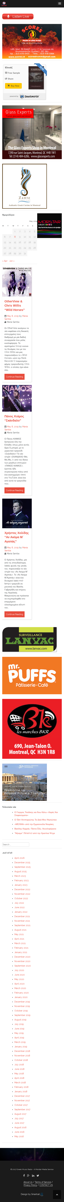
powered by (14, 96)
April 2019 (19, 1037)
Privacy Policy (30, 1185)
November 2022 (22, 894)
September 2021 (22, 925)
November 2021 (22, 921)
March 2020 (20, 988)
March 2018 (20, 1082)
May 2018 (19, 1073)
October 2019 (21, 1011)
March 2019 (20, 1042)
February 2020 (21, 993)
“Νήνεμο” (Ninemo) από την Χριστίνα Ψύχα (34, 833)
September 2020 (22, 966)
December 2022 (22, 889)
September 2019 (22, 1015)
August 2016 (20, 1127)
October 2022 (21, 898)
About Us (28, 1182)
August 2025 (20, 871)
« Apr (4, 261)
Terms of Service (43, 1182)
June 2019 (19, 1028)
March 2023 (20, 876)
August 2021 (20, 930)
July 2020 (19, 970)
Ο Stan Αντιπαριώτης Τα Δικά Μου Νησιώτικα (35, 819)
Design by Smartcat (30, 1194)
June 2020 (19, 975)
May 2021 (19, 934)
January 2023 (20, 885)
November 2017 (22, 1100)
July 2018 (19, 1064)
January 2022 (20, 912)
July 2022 (19, 903)
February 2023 (21, 880)
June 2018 (19, 1069)
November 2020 (22, 961)
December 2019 (22, 1002)
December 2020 (22, 957)
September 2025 (22, 867)
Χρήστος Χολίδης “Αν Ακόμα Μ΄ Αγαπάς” (16, 537)
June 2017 (19, 1123)
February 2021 (21, 948)
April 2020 (19, 984)
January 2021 (20, 952)
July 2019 (19, 1024)
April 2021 (19, 939)
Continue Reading (14, 377)
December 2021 (22, 916)
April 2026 (19, 858)
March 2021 (20, 943)
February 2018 (21, 1087)
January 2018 (20, 1091)
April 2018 (19, 1078)
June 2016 (19, 1132)
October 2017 (21, 1105)
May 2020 (19, 979)
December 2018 (22, 1051)
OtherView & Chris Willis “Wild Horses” (14, 306)
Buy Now (14, 86)
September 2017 (22, 1109)
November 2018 (22, 1055)
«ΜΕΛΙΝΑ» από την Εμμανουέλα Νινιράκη (34, 824)
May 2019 (19, 1033)
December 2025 (22, 862)
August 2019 (20, 1019)
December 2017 (22, 1096)
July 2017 (19, 1118)
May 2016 (19, 1136)
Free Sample (14, 73)
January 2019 (20, 1046)
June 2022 (19, 907)
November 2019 (22, 1006)
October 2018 (21, 1060)
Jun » (11, 261)
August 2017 (20, 1114)
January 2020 (21, 997)
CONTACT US (46, 1185)
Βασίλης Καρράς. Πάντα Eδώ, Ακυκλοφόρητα (35, 828)
